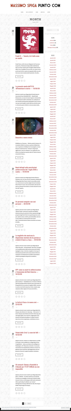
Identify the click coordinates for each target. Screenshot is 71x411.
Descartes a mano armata (23, 137)
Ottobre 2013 (53, 203)
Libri (37, 12)
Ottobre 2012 (53, 226)
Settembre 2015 (53, 156)
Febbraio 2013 (53, 217)
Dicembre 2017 (52, 98)
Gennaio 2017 (53, 123)
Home (22, 12)
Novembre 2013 (53, 200)
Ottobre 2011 (53, 242)
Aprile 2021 (53, 60)
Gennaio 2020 (52, 65)
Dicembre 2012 (52, 221)
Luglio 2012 (53, 231)
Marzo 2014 (53, 191)
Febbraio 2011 (53, 254)
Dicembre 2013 (52, 198)
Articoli (43, 12)
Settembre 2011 (53, 245)
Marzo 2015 (53, 170)
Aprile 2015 (53, 168)
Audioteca (52, 43)
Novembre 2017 (53, 100)
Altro (48, 12)
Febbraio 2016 (52, 147)
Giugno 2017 (53, 112)
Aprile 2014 (53, 189)
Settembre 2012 (53, 228)
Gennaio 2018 (53, 95)
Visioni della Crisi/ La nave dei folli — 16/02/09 (27, 333)
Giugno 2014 (53, 184)
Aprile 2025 (53, 58)
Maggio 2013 (53, 214)
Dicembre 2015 (52, 151)
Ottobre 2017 (53, 102)
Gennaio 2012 (53, 238)
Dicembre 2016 (52, 126)
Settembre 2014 (53, 182)
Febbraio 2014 (52, 193)
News (17, 60)
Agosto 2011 (53, 247)
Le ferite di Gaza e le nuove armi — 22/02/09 (27, 303)
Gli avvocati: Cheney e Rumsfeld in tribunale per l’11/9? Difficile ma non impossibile (27, 366)
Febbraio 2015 (53, 172)
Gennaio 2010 (53, 259)
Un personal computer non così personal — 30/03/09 (25, 202)
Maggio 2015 (53, 165)
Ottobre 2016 (53, 130)
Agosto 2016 (53, 135)
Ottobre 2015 (53, 154)
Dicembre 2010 (52, 256)
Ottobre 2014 (53, 179)
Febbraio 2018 (52, 93)
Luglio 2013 (53, 210)
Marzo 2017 (53, 119)
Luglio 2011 (53, 249)
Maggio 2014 (53, 186)
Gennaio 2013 (53, 219)
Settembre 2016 (53, 133)
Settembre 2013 (53, 205)
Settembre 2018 (53, 77)
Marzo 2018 (53, 91)
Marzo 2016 (53, 144)
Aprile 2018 (53, 88)
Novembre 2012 (53, 224)
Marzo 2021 (53, 63)
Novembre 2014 (53, 177)
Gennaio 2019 (53, 72)
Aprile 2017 (53, 116)
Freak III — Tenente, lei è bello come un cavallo (27, 57)
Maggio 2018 (53, 86)
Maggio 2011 (53, 252)
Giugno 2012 (53, 233)
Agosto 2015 (53, 158)
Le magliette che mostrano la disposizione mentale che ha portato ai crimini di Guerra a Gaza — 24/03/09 (28, 237)
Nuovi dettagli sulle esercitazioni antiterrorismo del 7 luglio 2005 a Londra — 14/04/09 (26, 169)
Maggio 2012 (53, 235)
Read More (19, 76)
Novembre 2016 (53, 128)
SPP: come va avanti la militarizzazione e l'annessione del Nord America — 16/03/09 (28, 271)
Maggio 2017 (53, 114)
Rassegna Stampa (52, 47)
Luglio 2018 (53, 81)
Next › (29, 404)
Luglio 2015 (53, 161)
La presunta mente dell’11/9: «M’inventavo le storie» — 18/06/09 (27, 87)
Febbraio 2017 (53, 121)
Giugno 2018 (53, 84)
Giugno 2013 (53, 212)
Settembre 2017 (53, 105)
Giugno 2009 (53, 263)
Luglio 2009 (53, 261)
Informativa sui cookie (25, 409)
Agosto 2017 (53, 107)
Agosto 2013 (53, 207)
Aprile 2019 (53, 67)
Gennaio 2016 (53, 149)
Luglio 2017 (53, 109)
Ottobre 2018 (53, 74)
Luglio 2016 (53, 137)
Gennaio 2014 (53, 196)
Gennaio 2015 (53, 175)
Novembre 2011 (53, 240)
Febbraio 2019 (52, 70)
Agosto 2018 (53, 79)
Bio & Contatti (29, 12)
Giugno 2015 (53, 163)
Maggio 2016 (53, 142)
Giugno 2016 (53, 140)
